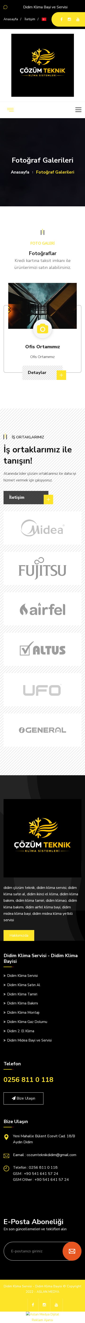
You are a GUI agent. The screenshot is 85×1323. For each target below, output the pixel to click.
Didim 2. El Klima (20, 1031)
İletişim (30, 19)
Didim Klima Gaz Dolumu (27, 1021)
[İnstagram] (69, 19)
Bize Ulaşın (25, 1098)
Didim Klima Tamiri (22, 994)
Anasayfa (11, 19)
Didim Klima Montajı (23, 1012)
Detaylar (38, 372)
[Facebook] (61, 19)
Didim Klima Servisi (22, 975)
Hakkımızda (18, 935)
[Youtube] (78, 19)
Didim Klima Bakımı (22, 1003)
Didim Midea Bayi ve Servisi (29, 1040)
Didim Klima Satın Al (23, 985)
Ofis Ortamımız (42, 347)
